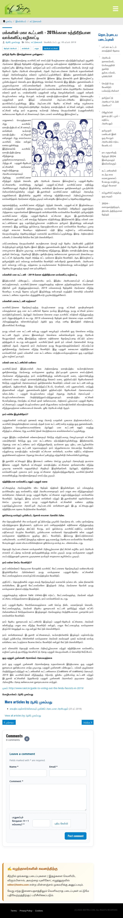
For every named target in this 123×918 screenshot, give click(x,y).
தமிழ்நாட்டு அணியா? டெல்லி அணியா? (110, 101)
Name (13, 766)
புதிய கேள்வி (61, 823)
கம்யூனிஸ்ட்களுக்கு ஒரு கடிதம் (111, 194)
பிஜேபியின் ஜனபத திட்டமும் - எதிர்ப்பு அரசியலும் (111, 118)
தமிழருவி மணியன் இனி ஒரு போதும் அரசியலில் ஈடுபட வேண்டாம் (110, 138)
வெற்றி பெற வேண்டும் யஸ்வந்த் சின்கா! (110, 87)
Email (53, 766)
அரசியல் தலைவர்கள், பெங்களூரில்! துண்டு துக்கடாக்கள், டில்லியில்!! (108, 67)
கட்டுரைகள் (36, 42)
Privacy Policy (26, 910)
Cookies (39, 910)
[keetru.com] (18, 8)
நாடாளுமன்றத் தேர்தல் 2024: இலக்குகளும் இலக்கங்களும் (109, 158)
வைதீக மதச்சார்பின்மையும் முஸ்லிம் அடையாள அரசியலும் (39, 708)
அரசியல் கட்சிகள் (51, 48)
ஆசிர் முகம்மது (13, 42)
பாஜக (37, 48)
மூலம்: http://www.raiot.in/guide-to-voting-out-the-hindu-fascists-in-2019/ (43, 688)
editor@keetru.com (18, 885)
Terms (14, 910)
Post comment (76, 836)
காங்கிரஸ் (25, 48)
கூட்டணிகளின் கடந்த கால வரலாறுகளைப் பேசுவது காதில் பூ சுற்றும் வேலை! (110, 178)
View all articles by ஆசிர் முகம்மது (23, 715)
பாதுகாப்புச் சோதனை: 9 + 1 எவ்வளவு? (20, 821)
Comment (16, 781)
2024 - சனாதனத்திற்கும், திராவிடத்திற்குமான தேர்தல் (111, 209)
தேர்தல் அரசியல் (10, 48)
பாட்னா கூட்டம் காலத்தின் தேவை (111, 48)
